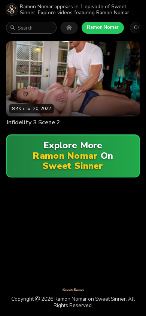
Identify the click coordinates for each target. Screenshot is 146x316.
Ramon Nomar (103, 27)
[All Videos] (69, 28)
